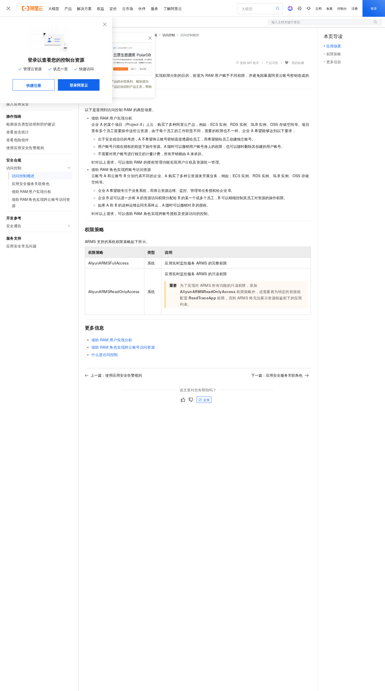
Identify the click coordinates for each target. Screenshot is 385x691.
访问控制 (168, 35)
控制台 (342, 8)
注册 (354, 8)
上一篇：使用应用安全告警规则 (116, 375)
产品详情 (272, 62)
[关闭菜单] (8, 8)
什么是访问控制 (104, 354)
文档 (318, 8)
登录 (374, 8)
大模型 (53, 8)
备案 (329, 8)
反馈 (206, 399)
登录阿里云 (79, 85)
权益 (100, 8)
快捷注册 (33, 85)
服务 (154, 8)
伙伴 (142, 8)
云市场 (127, 8)
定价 (113, 8)
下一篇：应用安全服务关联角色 (276, 375)
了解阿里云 (172, 8)
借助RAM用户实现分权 (111, 339)
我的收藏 (298, 62)
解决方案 (84, 8)
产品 (68, 8)
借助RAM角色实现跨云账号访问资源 (123, 347)
